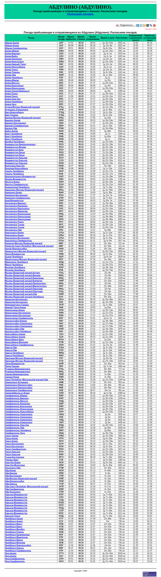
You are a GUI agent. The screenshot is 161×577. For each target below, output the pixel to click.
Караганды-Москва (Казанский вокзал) (24, 190)
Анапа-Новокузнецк (15, 88)
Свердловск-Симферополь (18, 390)
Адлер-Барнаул (12, 53)
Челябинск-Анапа (14, 521)
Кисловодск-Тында (14, 224)
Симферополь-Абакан (16, 395)
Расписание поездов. (80, 14)
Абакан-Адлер (12, 43)
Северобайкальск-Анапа (17, 393)
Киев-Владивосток (14, 200)
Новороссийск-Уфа (14, 329)
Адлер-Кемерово (13, 59)
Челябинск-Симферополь (18, 550)
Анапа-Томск (11, 93)
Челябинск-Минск (14, 540)
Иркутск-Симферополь (16, 184)
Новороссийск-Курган (16, 321)
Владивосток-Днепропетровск (20, 144)
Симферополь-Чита (15, 433)
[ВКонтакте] (137, 25)
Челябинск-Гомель (14, 532)
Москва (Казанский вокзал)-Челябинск (24, 297)
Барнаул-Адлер (12, 120)
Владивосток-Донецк (15, 147)
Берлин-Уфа (11, 128)
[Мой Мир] (147, 25)
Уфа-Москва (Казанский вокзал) (21, 478)
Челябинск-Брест (13, 524)
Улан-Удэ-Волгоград (15, 465)
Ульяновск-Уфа (12, 468)
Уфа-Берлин (11, 473)
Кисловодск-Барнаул (15, 203)
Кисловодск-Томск (14, 222)
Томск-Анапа (11, 441)
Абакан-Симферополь (16, 48)
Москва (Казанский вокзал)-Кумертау (23, 281)
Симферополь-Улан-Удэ (17, 425)
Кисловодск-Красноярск (17, 208)
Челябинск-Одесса (14, 548)
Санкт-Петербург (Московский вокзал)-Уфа (26, 379)
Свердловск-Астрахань (16, 382)
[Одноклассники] (144, 25)
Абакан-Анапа (12, 45)
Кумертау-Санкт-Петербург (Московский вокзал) (29, 246)
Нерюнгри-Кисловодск (16, 299)
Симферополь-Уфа (14, 428)
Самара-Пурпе (12, 377)
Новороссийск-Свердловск (18, 323)
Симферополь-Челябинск (18, 430)
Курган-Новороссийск (16, 248)
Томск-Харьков (12, 452)
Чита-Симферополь (15, 559)
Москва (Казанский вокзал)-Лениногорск (25, 283)
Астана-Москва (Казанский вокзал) (22, 107)
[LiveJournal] (151, 25)
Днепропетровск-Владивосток (20, 176)
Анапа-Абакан (12, 80)
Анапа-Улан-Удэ (12, 99)
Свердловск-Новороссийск (18, 385)
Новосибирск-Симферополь (19, 345)
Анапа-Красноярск (14, 85)
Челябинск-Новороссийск (18, 545)
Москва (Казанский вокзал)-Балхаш (23, 275)
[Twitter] (141, 25)
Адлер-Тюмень (12, 72)
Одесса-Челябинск (14, 353)
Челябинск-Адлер (14, 518)
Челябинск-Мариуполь (16, 537)
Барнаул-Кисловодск (15, 123)
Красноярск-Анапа (14, 235)
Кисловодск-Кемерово (16, 206)
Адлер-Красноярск (14, 61)
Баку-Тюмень (11, 115)
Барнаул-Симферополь (17, 126)
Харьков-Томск (12, 516)
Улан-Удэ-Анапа (12, 462)
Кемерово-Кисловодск (16, 195)
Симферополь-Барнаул (17, 398)
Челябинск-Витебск (15, 529)
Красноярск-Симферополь (18, 240)
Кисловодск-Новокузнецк (18, 214)
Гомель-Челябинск (14, 171)
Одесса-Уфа (11, 347)
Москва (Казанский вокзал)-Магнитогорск (26, 286)
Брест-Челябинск (13, 134)
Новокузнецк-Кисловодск (18, 313)
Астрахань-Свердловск (16, 109)
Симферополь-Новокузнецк (19, 409)
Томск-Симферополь (15, 449)
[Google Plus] (154, 25)
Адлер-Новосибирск (15, 67)
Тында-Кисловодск (14, 457)
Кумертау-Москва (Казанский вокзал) (23, 243)
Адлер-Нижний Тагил (15, 64)
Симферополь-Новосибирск (19, 412)
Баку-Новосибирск (14, 112)
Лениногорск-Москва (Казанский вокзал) (25, 251)
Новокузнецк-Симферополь (19, 318)
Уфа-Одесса (11, 484)
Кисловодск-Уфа (13, 230)
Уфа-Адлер (10, 470)
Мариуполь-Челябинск (16, 262)
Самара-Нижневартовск (17, 374)
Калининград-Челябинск (17, 187)
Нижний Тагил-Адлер (15, 307)
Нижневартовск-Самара (17, 305)
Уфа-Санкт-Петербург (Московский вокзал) (26, 486)
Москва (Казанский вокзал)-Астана (22, 273)
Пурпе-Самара (12, 366)
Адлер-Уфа (10, 75)
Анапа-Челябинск (14, 101)
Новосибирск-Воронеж (16, 342)
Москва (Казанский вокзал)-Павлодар (24, 289)
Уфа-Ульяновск (12, 492)
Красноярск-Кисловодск (17, 238)
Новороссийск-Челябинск (18, 331)
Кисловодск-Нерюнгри (16, 211)
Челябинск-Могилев (15, 542)
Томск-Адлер (11, 438)
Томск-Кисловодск (14, 444)
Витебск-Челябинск (15, 142)
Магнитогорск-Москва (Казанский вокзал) (26, 259)
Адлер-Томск (11, 69)
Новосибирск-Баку (14, 339)
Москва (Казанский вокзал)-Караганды (24, 278)
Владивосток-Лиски (15, 152)
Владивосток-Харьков (16, 158)
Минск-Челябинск (14, 265)
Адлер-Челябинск (14, 77)
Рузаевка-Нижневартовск (17, 369)
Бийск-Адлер (11, 131)
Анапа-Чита (10, 104)
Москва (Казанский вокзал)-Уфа (21, 294)
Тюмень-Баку (11, 460)
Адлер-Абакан (12, 51)
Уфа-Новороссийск (14, 481)
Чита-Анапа (10, 553)
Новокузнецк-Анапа (15, 310)
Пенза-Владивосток (15, 363)
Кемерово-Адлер (13, 192)
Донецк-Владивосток (15, 179)
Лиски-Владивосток (15, 254)
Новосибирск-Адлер (15, 334)
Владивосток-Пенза (15, 155)
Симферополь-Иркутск (16, 401)
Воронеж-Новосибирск (16, 168)
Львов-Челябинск (14, 256)
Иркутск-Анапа (12, 182)
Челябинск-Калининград (17, 534)
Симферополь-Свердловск (18, 414)
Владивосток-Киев (14, 150)
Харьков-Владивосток (16, 494)
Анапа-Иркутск (12, 83)
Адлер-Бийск (11, 56)
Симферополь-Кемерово (17, 403)
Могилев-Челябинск (15, 267)
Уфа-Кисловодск (13, 476)
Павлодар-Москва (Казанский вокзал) (24, 358)
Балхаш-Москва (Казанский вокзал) (23, 118)
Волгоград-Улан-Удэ (15, 166)
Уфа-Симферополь (14, 489)
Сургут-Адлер (11, 436)
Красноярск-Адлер (14, 232)
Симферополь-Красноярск (18, 406)
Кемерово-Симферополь (17, 198)
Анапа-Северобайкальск (17, 91)
